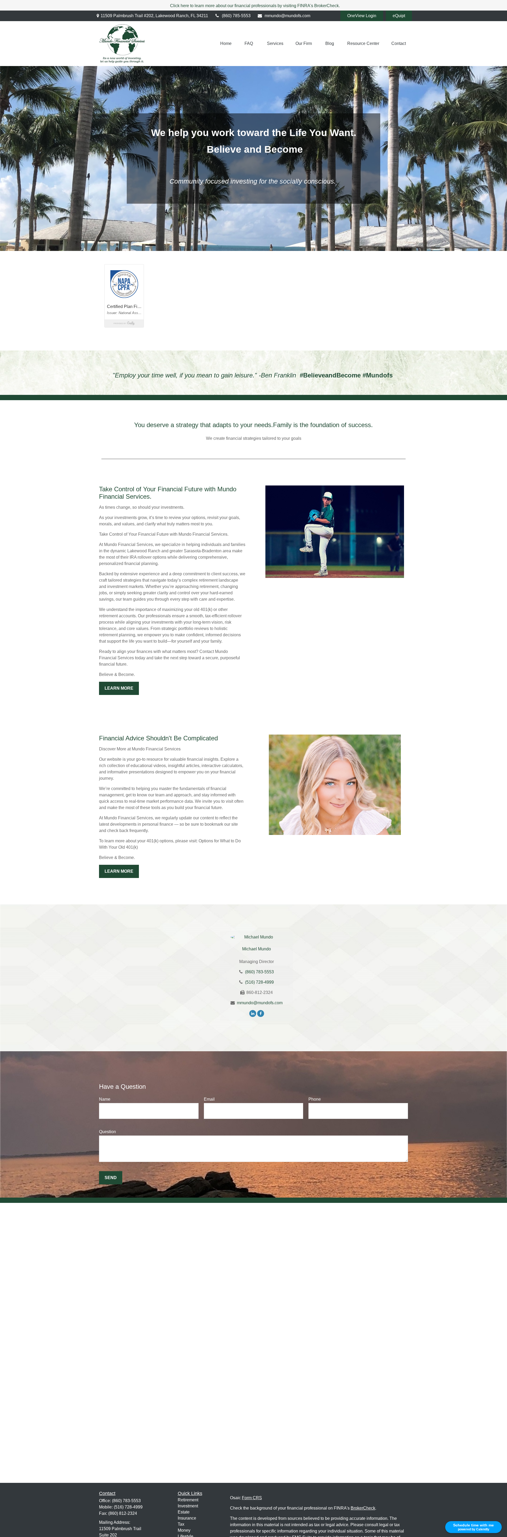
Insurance (187, 1518)
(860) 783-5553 (259, 972)
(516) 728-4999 (259, 982)
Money (184, 1530)
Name (104, 1099)
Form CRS (252, 1498)
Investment (188, 1506)
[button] (226, 43)
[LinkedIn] (252, 1013)
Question (107, 1131)
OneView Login (361, 15)
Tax (181, 1524)
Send (111, 1177)
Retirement (188, 1500)
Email (209, 1099)
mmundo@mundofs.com (287, 15)
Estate (184, 1512)
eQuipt (399, 15)
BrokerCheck (363, 1508)
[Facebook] (260, 1013)
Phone (314, 1099)
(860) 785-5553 (236, 15)
